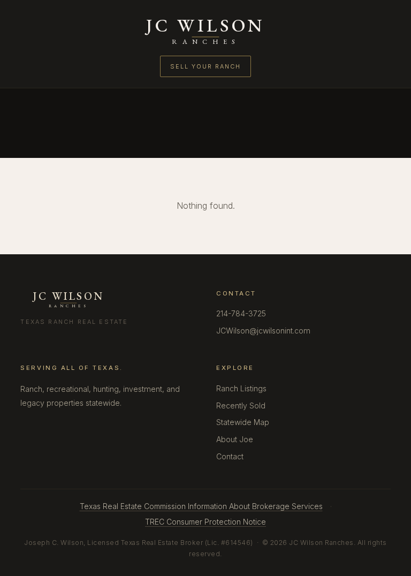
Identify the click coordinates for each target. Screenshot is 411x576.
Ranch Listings (241, 388)
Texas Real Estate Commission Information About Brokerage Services (201, 506)
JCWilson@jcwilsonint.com (263, 330)
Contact (229, 456)
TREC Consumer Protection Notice (205, 521)
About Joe (234, 439)
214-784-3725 (241, 313)
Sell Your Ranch (205, 66)
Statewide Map (242, 422)
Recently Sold (240, 405)
